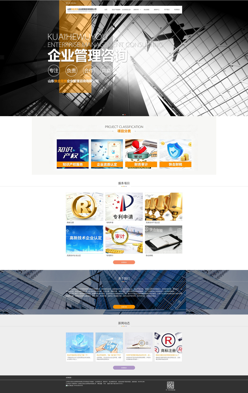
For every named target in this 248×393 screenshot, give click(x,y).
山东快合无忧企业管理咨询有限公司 (87, 383)
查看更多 (124, 262)
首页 (106, 9)
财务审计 (136, 9)
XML (104, 383)
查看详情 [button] (124, 307)
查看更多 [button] (124, 368)
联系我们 (177, 9)
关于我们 (167, 9)
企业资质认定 (126, 9)
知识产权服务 (116, 9)
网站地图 (99, 383)
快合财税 (146, 9)
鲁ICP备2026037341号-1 (117, 383)
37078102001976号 (75, 385)
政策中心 (156, 9)
